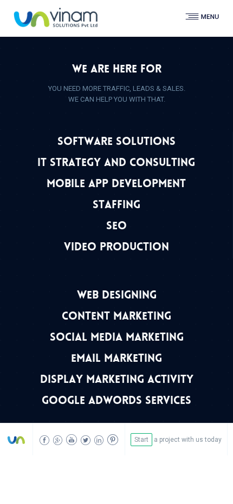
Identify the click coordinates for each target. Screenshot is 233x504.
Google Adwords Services (116, 401)
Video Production (116, 248)
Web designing (117, 296)
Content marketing (116, 317)
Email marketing (116, 359)
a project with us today (178, 439)
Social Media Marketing (117, 338)
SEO (116, 227)
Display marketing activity (116, 380)
